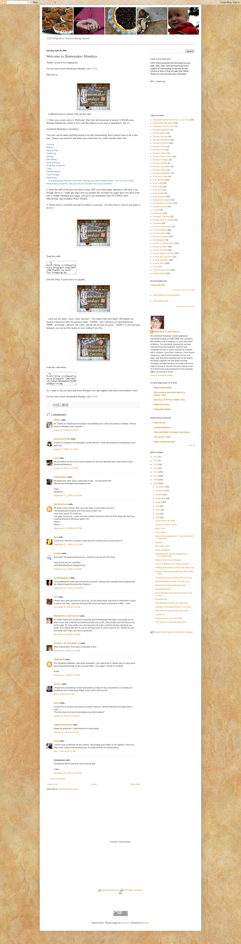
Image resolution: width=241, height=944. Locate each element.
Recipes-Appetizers (161, 130)
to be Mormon (159, 180)
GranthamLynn (61, 504)
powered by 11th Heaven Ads (183, 290)
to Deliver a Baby (160, 176)
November (160, 491)
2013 (155, 464)
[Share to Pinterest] (67, 405)
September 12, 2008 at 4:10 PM (68, 495)
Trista (56, 741)
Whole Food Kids (161, 404)
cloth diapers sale (161, 301)
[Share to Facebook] (63, 405)
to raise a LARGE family (163, 243)
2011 (155, 472)
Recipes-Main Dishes (162, 156)
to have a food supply (162, 226)
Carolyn (57, 553)
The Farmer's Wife (162, 437)
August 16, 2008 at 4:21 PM (66, 430)
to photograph (159, 240)
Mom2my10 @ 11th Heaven (66, 616)
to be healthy (158, 193)
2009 (155, 480)
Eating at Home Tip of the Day (168, 618)
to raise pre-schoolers (162, 257)
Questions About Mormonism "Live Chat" (173, 607)
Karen (57, 703)
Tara (56, 537)
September (161, 498)
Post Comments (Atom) (69, 789)
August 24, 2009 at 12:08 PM (66, 716)
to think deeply (159, 273)
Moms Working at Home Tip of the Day (172, 581)
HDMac (57, 420)
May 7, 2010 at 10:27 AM (65, 751)
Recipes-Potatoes (161, 160)
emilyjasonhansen (162, 427)
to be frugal (158, 186)
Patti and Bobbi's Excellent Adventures (172, 432)
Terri (56, 597)
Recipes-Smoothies (161, 166)
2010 (155, 476)
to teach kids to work (162, 270)
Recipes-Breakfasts (161, 140)
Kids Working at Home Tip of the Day (171, 603)
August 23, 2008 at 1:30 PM (66, 468)
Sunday (158, 542)
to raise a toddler (160, 247)
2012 (155, 468)
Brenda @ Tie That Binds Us (67, 643)
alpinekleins (59, 659)
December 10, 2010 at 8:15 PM (67, 773)
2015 (155, 457)
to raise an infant (160, 250)
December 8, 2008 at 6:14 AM (67, 607)
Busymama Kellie (62, 439)
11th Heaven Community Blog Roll (170, 622)
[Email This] (54, 405)
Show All (192, 445)
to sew (156, 267)
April (158, 517)
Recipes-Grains (160, 153)
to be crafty (157, 183)
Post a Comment (57, 779)
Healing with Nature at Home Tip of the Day (174, 567)
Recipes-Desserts (161, 143)
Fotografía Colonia (162, 409)
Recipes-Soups (160, 170)
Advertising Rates (163, 589)
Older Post (135, 784)
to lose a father (159, 233)
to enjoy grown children (163, 220)
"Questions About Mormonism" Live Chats (171, 120)
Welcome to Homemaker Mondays (170, 585)
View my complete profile (161, 375)
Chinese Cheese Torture (166, 525)
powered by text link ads (185, 306)
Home (94, 784)
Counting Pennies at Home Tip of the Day (173, 578)
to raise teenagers (161, 260)
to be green (158, 190)
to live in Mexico (160, 230)
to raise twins (158, 263)
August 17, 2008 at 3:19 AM (66, 449)
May (158, 514)
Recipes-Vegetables (162, 173)
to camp (156, 210)
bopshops (125, 923)
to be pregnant (159, 196)
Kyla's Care (160, 528)
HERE (95, 68)
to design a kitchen (161, 216)
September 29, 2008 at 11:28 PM (68, 588)
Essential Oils (161, 599)
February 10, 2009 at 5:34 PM (67, 675)
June (158, 510)
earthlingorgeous (62, 578)
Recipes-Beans (160, 133)
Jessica (57, 684)
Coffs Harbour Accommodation (166, 295)
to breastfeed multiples (163, 203)
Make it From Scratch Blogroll (168, 560)
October (159, 494)
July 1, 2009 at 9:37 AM (64, 694)
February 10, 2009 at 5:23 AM (67, 650)
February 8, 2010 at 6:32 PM (66, 732)
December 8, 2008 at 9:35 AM (67, 634)
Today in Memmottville (164, 442)
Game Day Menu (162, 550)
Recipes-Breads (160, 136)
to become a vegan (161, 200)
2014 (155, 460)
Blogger (145, 923)
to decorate (158, 213)
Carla (56, 458)
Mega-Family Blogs (163, 388)
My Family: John (162, 546)
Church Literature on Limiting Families (172, 564)
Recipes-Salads (160, 163)
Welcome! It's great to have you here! (171, 611)
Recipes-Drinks (160, 146)
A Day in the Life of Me (165, 521)
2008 (155, 483)
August (159, 502)
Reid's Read (159, 423)
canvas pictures (157, 285)
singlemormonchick (63, 725)
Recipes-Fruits (159, 150)
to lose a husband (161, 236)
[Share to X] (60, 405)
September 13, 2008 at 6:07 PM (68, 528)
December (160, 487)
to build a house (160, 206)
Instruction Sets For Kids (163, 126)
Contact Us (160, 614)
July (158, 506)
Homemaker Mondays (162, 123)
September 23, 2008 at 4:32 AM (68, 569)
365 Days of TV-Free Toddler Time (169, 400)
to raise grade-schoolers (163, 253)
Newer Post (52, 784)
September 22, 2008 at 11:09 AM (68, 544)
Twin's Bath (160, 532)
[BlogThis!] (57, 405)
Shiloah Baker (60, 477)
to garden (157, 223)
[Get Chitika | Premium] (132, 890)
